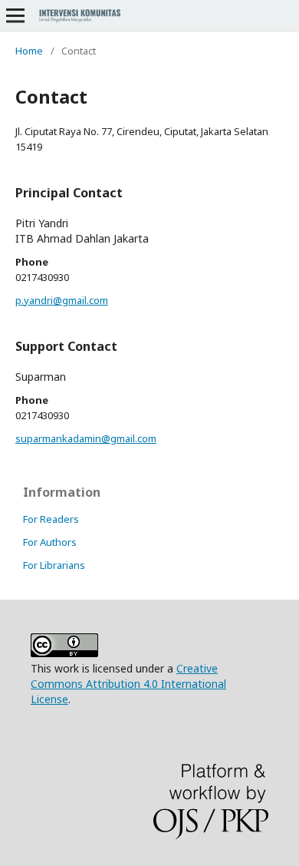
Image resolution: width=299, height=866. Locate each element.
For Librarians (54, 565)
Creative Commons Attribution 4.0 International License (128, 683)
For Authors (50, 542)
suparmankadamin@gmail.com (85, 438)
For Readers (51, 519)
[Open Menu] (15, 15)
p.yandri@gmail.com (61, 300)
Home (29, 51)
